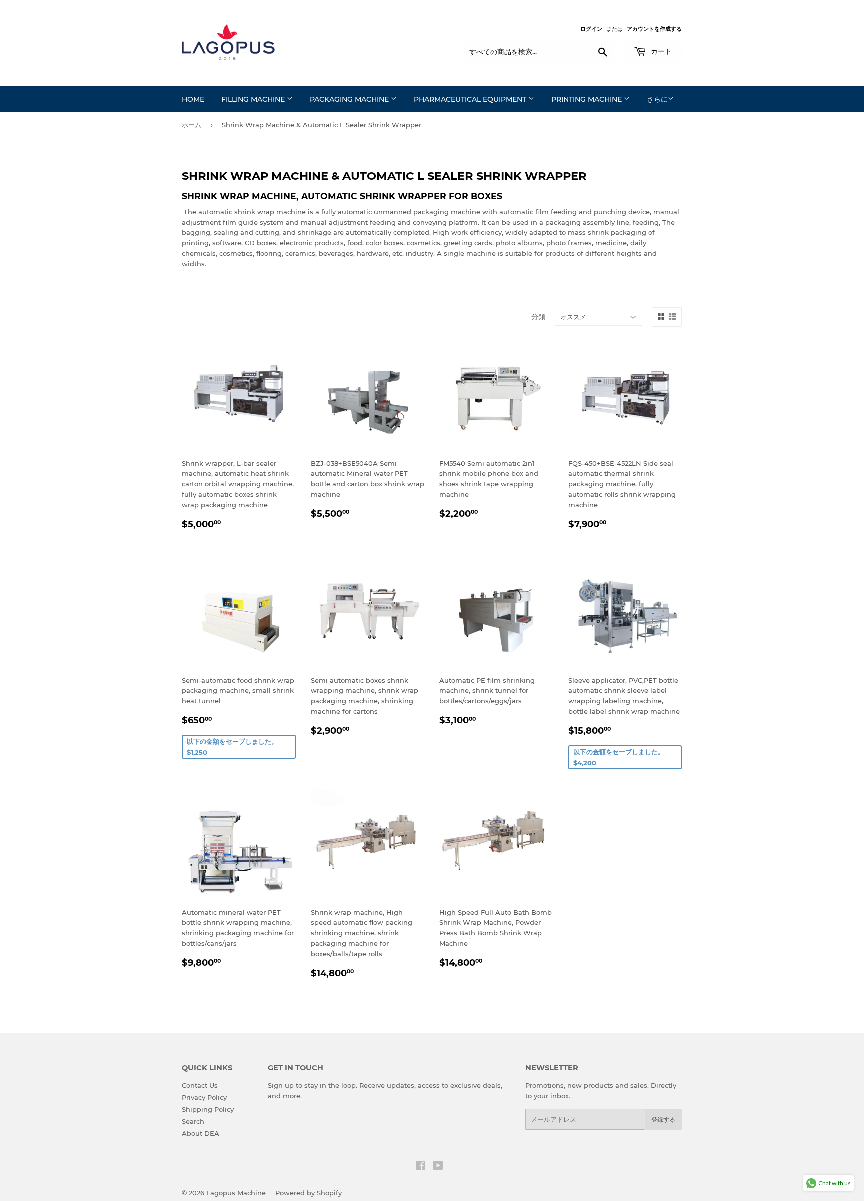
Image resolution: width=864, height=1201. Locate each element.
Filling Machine (254, 99)
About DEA (201, 1133)
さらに (657, 99)
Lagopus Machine (236, 1193)
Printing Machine (588, 99)
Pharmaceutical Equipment (471, 99)
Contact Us (200, 1085)
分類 (539, 316)
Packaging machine (350, 99)
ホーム (192, 125)
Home (193, 99)
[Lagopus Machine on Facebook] (421, 1167)
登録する (664, 1119)
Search (193, 1121)
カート (660, 51)
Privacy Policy (204, 1097)
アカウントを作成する (654, 28)
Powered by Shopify (309, 1193)
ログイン (591, 28)
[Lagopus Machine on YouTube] (438, 1167)
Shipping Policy (208, 1109)
